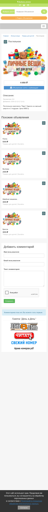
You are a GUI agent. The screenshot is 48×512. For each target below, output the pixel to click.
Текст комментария (11, 269)
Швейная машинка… (11, 199)
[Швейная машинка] (24, 189)
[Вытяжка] (24, 158)
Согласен (24, 508)
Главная (6, 36)
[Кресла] (24, 219)
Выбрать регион (24, 2)
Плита (5, 139)
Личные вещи (15, 36)
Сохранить (9, 301)
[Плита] (24, 128)
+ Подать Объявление (24, 18)
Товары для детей (28, 36)
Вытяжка (6, 169)
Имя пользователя (11, 252)
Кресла (5, 229)
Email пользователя (12, 260)
